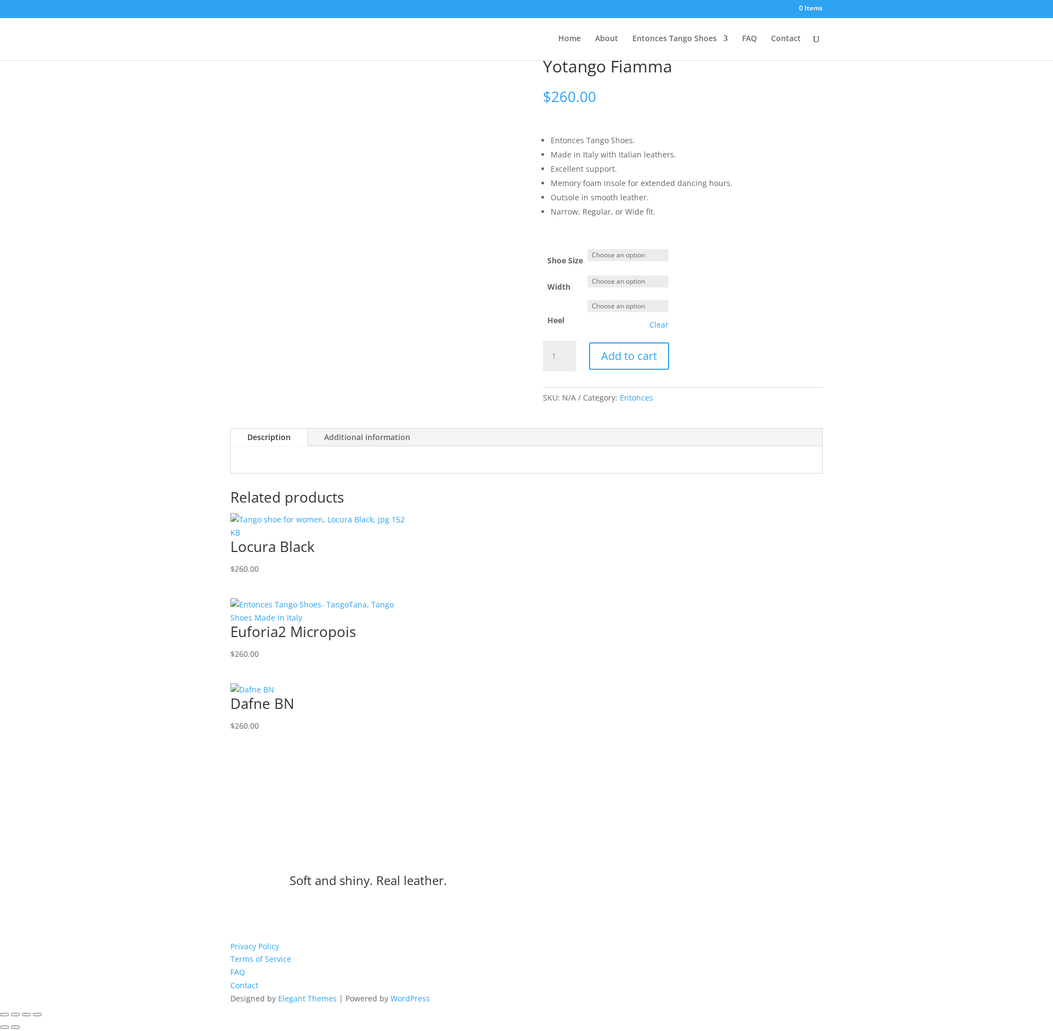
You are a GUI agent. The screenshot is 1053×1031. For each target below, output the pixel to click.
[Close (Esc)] (37, 1014)
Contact (786, 39)
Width (558, 286)
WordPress (410, 998)
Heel (555, 320)
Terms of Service (260, 959)
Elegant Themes (307, 998)
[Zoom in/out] (4, 1014)
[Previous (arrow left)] (4, 1027)
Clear (659, 325)
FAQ (749, 39)
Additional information (367, 437)
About (606, 39)
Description (269, 437)
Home (569, 39)
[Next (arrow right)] (15, 1027)
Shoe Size (565, 260)
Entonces (636, 397)
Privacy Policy (254, 946)
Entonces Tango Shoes (674, 39)
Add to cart (629, 355)
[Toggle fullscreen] (15, 1014)
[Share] (26, 1014)
